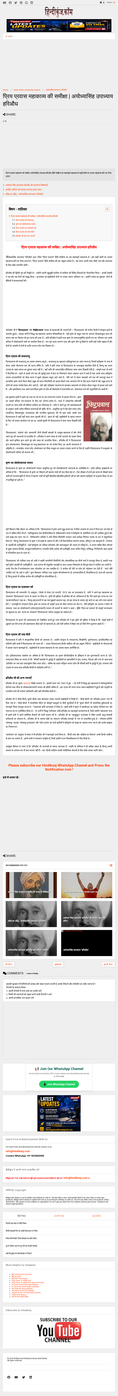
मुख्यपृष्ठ (58, 964)
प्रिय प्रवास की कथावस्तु (25, 220)
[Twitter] (15, 2)
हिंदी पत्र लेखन (16, 1276)
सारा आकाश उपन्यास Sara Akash (23, 1291)
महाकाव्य (26, 683)
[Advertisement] (59, 64)
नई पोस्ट (8, 964)
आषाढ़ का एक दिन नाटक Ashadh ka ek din (26, 1293)
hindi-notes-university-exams (27, 90)
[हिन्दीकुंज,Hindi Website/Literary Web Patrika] (59, 17)
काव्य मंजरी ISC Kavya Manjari (22, 1289)
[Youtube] (4, 2)
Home (5, 90)
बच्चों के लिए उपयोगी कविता (20, 1297)
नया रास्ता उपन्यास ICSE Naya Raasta (25, 1285)
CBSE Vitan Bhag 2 (19, 1295)
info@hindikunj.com (18, 1151)
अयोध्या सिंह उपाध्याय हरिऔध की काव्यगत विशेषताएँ (27, 185)
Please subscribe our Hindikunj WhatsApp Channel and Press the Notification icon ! (59, 767)
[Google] (26, 2)
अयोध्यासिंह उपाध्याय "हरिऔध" (56, 90)
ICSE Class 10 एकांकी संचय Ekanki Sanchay (28, 1283)
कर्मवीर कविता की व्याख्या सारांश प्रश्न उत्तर (23, 189)
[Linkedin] (31, 2)
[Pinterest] (21, 2)
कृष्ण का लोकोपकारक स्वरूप (26, 224)
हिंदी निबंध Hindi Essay (20, 1278)
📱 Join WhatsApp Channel (59, 1084)
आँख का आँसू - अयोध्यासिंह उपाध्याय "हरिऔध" (25, 194)
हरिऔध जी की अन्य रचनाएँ (25, 236)
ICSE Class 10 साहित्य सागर (21, 1280)
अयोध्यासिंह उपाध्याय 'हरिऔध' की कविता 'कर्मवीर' (28, 950)
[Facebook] (10, 2)
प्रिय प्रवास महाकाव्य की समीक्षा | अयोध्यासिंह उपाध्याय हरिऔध (34, 216)
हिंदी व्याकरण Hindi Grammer (22, 1274)
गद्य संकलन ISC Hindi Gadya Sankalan (25, 1287)
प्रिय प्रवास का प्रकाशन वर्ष (26, 228)
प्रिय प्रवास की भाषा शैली (25, 232)
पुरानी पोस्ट (108, 964)
